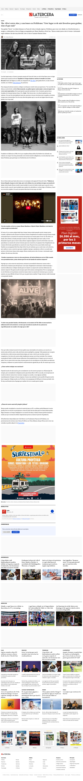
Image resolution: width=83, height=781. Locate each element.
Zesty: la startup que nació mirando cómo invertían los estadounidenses (30, 654)
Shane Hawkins (26, 502)
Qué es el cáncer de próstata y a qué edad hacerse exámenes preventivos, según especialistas (51, 563)
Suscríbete (16, 532)
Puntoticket (21, 423)
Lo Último (44, 9)
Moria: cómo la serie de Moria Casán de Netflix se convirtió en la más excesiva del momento (66, 171)
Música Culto (36, 502)
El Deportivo (28, 9)
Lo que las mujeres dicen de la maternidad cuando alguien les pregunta (70, 713)
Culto (2, 20)
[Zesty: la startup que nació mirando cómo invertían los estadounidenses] (31, 666)
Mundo (34, 9)
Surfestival (20, 502)
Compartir (4, 72)
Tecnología (22, 9)
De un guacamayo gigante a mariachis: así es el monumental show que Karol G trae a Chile (65, 142)
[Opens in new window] (34, 746)
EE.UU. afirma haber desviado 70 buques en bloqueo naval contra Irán (68, 89)
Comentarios (10, 72)
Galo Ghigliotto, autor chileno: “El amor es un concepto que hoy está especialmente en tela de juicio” (66, 158)
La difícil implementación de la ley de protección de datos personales (31, 675)
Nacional (11, 9)
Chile (2, 650)
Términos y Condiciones (16, 518)
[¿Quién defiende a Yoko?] (78, 147)
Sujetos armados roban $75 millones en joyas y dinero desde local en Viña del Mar (69, 101)
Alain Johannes (17, 82)
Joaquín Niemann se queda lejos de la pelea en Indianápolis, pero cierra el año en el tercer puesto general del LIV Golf (72, 655)
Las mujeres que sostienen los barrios (72, 692)
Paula (64, 689)
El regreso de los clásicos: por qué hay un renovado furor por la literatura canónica (66, 153)
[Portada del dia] (69, 223)
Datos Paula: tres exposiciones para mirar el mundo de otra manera (71, 719)
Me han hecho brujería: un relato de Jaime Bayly (30, 719)
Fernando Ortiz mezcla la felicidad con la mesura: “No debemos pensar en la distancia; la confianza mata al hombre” (72, 683)
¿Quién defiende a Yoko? (64, 146)
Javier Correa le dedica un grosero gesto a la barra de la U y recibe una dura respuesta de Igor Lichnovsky (71, 676)
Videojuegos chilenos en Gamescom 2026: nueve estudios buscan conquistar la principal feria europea (10, 720)
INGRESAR (80, 14)
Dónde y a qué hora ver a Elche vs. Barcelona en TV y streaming (12, 607)
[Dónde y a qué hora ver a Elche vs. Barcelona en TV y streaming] (14, 618)
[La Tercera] (7, 746)
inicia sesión (6, 532)
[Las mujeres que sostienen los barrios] (72, 704)
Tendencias (45, 650)
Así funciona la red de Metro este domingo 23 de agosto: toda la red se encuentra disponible (68, 608)
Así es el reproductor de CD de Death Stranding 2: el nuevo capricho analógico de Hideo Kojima (70, 106)
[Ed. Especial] (48, 746)
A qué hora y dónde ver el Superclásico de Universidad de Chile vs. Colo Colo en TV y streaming (41, 608)
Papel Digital (58, 9)
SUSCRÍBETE (69, 248)
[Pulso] (21, 746)
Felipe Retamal (9, 37)
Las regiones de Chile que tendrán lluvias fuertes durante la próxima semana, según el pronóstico (50, 682)
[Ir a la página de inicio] (41, 15)
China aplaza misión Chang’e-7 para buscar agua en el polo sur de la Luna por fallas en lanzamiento (70, 84)
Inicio (2, 9)
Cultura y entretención (28, 689)
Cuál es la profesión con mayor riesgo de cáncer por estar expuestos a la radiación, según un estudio (51, 676)
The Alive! (33, 80)
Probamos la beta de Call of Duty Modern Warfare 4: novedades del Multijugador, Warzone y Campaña (31, 563)
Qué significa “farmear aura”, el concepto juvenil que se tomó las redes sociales (71, 563)
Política (6, 9)
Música (31, 502)
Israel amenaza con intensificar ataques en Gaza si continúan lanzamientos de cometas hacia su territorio (70, 95)
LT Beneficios (51, 9)
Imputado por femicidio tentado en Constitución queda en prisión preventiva (69, 112)
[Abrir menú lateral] (2, 15)
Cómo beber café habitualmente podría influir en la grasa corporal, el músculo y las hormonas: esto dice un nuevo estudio (10, 564)
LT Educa (64, 9)
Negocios (17, 9)
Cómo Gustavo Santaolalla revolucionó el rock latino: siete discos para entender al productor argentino (66, 164)
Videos (38, 9)
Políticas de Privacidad (26, 518)
